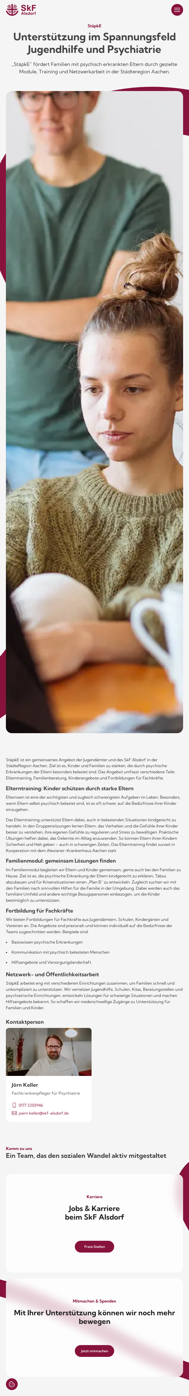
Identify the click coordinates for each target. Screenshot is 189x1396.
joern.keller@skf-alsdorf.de (44, 1113)
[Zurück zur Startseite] (21, 10)
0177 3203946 (31, 1105)
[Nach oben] (177, 1384)
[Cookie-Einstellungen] (12, 1384)
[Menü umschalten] (177, 10)
